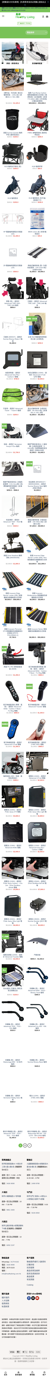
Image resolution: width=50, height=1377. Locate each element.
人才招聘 (5, 1301)
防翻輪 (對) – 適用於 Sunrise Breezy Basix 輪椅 (37, 1061)
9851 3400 (11, 1210)
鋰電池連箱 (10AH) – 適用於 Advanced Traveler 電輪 (13, 956)
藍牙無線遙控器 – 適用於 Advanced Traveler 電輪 (37, 706)
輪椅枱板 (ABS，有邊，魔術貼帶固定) (12, 777)
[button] (3, 16)
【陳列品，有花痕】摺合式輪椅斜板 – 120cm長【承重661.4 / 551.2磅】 (13, 95)
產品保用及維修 (33, 1271)
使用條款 (5, 1303)
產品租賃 (30, 1277)
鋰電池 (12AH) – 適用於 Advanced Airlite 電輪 (13, 847)
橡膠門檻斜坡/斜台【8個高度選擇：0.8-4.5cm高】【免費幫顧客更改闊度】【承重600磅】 (13, 485)
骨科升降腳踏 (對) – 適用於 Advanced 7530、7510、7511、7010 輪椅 (13, 1133)
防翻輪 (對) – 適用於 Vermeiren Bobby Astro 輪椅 (12, 1098)
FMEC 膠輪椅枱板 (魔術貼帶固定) (37, 134)
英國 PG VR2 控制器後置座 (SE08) (13, 668)
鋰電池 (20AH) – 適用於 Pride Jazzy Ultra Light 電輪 (12, 921)
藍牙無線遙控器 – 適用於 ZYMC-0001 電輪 (37, 743)
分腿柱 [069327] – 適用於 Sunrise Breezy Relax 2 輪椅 (12, 339)
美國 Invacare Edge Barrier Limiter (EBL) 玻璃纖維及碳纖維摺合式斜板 (12, 595)
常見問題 (30, 1280)
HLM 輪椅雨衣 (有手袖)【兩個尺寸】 (37, 199)
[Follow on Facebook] (29, 1298)
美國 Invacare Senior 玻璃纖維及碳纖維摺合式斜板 (37, 630)
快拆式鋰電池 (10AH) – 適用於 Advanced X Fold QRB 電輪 (37, 375)
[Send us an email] (33, 1298)
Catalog (30, 1285)
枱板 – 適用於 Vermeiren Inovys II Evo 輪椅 (13, 445)
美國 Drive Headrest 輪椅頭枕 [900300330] (13, 556)
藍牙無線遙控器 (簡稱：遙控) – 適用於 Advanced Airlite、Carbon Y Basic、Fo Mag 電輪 (12, 708)
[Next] (30, 1145)
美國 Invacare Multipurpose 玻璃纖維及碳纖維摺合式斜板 (37, 595)
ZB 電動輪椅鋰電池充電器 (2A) (12, 266)
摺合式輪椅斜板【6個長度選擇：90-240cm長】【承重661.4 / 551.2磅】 (37, 410)
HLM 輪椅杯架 (37, 166)
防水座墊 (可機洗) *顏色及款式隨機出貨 (12, 989)
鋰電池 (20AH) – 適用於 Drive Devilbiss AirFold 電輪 (37, 883)
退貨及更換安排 (33, 1274)
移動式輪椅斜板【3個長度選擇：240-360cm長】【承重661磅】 (37, 522)
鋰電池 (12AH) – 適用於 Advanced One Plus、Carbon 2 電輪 (37, 847)
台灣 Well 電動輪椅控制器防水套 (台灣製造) (37, 338)
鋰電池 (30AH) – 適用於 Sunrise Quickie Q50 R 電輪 (37, 921)
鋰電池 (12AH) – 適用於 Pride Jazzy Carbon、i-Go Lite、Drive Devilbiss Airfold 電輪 (12, 884)
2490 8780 (36, 1183)
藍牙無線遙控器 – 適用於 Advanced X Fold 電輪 (13, 743)
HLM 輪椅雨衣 (13, 198)
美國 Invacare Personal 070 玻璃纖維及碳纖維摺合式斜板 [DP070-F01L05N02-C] (13, 632)
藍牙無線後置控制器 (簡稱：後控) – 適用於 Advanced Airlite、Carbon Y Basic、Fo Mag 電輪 (37, 670)
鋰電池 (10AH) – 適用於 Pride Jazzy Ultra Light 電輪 (37, 812)
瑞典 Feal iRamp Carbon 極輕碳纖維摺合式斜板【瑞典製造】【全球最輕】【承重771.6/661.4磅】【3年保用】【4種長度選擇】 (37, 97)
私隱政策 (5, 1307)
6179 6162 (15, 1262)
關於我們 (5, 1298)
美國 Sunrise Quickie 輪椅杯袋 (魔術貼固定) (12, 134)
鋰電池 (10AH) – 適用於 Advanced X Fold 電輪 (37, 777)
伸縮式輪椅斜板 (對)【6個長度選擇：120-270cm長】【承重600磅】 (37, 267)
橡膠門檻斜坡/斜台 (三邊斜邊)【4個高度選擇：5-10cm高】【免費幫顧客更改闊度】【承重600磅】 (37, 447)
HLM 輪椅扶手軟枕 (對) (12, 166)
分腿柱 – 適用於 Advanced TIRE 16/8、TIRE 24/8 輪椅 (37, 303)
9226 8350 (36, 1213)
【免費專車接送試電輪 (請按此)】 (33, 2)
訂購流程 (30, 1265)
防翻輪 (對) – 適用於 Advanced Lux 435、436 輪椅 (37, 1026)
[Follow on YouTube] (37, 1298)
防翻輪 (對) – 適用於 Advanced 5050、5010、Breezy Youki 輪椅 (37, 990)
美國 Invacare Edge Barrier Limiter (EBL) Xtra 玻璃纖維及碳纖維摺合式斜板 (37, 559)
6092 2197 (11, 1245)
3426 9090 (11, 1183)
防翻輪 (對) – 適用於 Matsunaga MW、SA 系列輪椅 (12, 1062)
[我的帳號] (43, 16)
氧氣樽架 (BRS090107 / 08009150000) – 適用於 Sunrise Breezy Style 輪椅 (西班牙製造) (37, 485)
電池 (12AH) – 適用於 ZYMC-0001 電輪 (37, 1097)
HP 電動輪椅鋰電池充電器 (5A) (12, 233)
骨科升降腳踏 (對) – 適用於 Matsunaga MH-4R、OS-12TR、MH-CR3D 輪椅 (37, 1133)
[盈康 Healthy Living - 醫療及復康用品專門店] (25, 16)
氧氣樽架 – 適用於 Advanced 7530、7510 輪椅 (12, 522)
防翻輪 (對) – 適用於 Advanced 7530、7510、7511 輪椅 (13, 1026)
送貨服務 (30, 1268)
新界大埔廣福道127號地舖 (11, 1196)
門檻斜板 (37, 955)
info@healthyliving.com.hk (11, 1274)
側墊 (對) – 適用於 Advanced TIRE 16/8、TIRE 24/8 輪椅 (12, 303)
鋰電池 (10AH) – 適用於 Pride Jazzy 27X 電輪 (13, 811)
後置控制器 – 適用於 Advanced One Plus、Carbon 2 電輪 (13, 375)
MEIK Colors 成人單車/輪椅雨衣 (37, 233)
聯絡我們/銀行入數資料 (36, 1262)
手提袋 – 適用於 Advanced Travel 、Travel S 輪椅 (13, 410)
